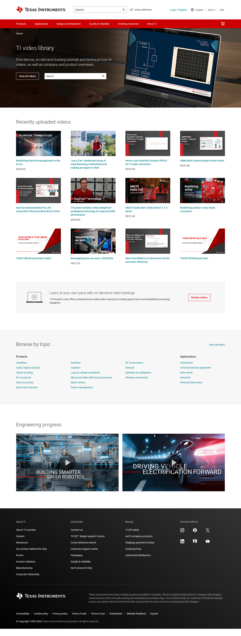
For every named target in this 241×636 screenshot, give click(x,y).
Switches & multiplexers (138, 372)
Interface (76, 362)
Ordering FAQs (133, 548)
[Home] (40, 10)
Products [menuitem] (21, 23)
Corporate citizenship (27, 574)
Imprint (154, 613)
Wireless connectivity (136, 377)
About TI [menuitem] (151, 23)
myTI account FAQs (81, 568)
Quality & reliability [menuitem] (99, 23)
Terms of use (98, 613)
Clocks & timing (24, 372)
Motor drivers (78, 382)
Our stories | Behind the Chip (31, 548)
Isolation (75, 367)
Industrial (185, 377)
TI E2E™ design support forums (88, 536)
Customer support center (84, 548)
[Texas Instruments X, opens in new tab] (208, 531)
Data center (186, 372)
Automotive (186, 362)
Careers (20, 536)
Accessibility (22, 613)
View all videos (27, 76)
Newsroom (22, 542)
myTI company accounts (138, 536)
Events (19, 555)
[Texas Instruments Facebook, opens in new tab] (195, 531)
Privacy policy (60, 613)
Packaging (76, 555)
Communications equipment (195, 367)
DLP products (23, 377)
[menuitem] (222, 23)
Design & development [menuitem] (69, 23)
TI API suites (132, 529)
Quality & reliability (81, 561)
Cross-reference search (83, 542)
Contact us (77, 529)
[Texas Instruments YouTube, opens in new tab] (208, 542)
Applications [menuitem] (41, 23)
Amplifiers (21, 362)
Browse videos (199, 297)
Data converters (25, 382)
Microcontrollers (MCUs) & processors (91, 377)
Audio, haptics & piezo (28, 367)
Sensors (129, 367)
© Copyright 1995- (29, 621)
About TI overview (26, 529)
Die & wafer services (27, 387)
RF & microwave (134, 362)
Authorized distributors (138, 555)
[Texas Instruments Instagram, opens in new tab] (182, 531)
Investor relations (25, 561)
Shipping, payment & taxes (139, 542)
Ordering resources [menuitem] (128, 23)
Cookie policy (41, 613)
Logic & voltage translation (85, 372)
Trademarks (115, 613)
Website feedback (136, 613)
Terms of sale (79, 613)
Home (19, 33)
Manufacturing (24, 568)
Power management (82, 387)
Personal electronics (191, 382)
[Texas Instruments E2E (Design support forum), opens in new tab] (195, 542)
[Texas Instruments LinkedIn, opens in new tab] (182, 542)
